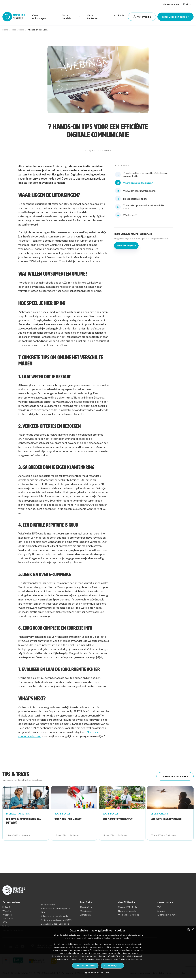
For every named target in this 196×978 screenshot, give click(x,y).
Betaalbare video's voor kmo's (55, 924)
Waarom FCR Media (127, 907)
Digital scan (85, 915)
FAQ (159, 907)
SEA (43, 912)
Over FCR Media (126, 902)
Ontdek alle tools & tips (175, 776)
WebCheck (7, 918)
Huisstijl (6, 907)
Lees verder (136, 959)
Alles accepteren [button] (85, 965)
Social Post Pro (48, 904)
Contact (161, 911)
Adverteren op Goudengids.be (55, 908)
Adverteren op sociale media (54, 916)
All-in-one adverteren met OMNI (56, 920)
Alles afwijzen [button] (112, 965)
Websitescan (86, 911)
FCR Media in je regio (167, 915)
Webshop (7, 915)
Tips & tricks (18, 29)
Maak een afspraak (126, 245)
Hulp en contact (171, 4)
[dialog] (98, 952)
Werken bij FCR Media (128, 915)
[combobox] (188, 929)
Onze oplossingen (11, 902)
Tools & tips (86, 902)
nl (187, 4)
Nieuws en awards (127, 911)
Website (6, 911)
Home (5, 29)
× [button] (192, 929)
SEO (4, 922)
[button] (98, 972)
